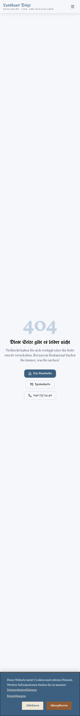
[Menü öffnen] (73, 6)
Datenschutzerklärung (22, 690)
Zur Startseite (42, 373)
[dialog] (40, 694)
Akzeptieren (58, 706)
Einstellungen (16, 696)
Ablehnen (32, 706)
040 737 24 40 (42, 395)
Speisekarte (42, 384)
